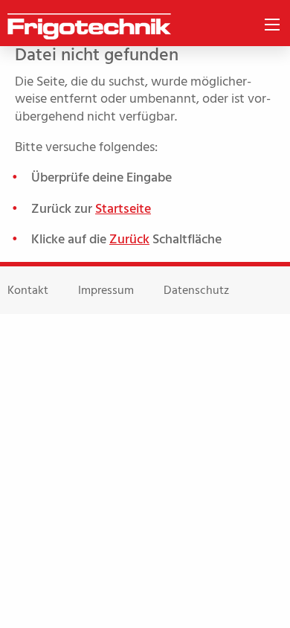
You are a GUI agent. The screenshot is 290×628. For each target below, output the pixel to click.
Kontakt (27, 290)
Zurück (129, 239)
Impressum (106, 290)
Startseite (123, 209)
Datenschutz (196, 290)
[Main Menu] (272, 25)
